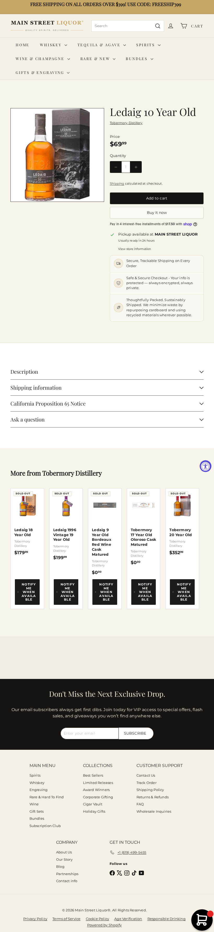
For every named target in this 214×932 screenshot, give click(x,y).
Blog (60, 866)
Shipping (117, 183)
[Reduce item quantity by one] (116, 167)
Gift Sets (36, 811)
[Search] (157, 26)
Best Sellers (93, 775)
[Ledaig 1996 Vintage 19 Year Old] (66, 524)
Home (22, 44)
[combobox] (127, 26)
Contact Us (145, 775)
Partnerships (67, 874)
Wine (34, 804)
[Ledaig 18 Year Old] (27, 522)
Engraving (38, 790)
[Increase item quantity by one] (136, 167)
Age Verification (128, 919)
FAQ (140, 804)
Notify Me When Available (29, 591)
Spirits (146, 44)
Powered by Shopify (104, 925)
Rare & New (96, 58)
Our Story (64, 859)
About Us (64, 852)
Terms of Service (66, 919)
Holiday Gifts (94, 811)
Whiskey (51, 44)
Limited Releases (98, 783)
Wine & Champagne (41, 58)
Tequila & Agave (100, 44)
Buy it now (157, 212)
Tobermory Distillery (72, 472)
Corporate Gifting (98, 797)
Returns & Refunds (152, 797)
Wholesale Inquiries (153, 811)
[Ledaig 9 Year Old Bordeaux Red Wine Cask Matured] (104, 532)
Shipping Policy (150, 790)
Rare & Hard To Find (46, 797)
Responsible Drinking (166, 919)
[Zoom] (57, 155)
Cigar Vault (92, 804)
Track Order (146, 783)
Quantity (118, 155)
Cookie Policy (97, 919)
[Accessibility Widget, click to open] (205, 466)
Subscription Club (45, 826)
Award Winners (96, 790)
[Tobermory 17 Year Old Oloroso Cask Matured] (143, 527)
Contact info (67, 881)
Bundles (137, 58)
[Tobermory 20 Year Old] (182, 522)
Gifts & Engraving (41, 72)
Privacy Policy (35, 919)
